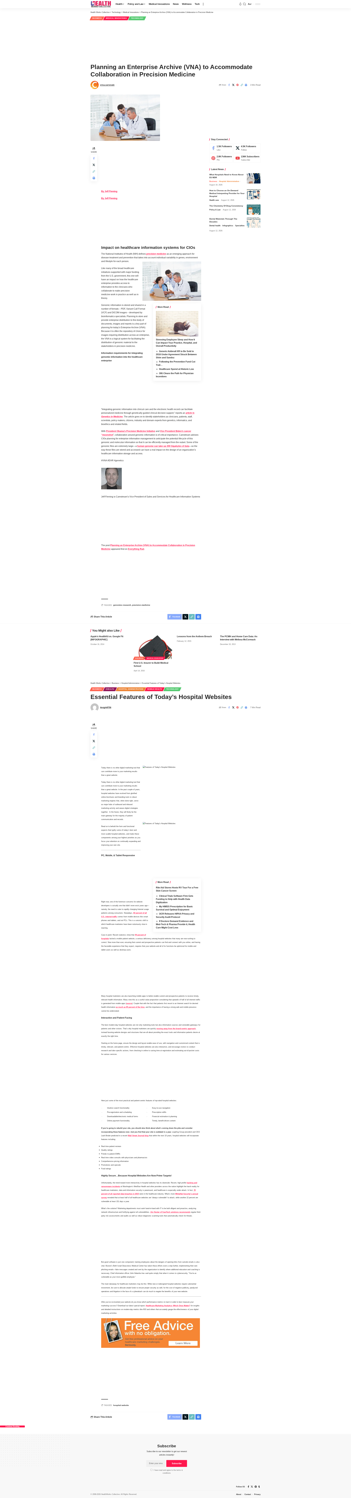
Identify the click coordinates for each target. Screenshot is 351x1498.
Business (97, 18)
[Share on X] (233, 85)
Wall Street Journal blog (138, 1136)
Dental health (214, 226)
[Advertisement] (175, 41)
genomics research (122, 605)
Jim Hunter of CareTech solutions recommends (170, 1212)
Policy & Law (214, 210)
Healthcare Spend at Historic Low (176, 369)
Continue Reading (12, 1426)
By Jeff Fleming (109, 191)
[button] (203, 4)
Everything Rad (136, 549)
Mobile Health (154, 689)
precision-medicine (141, 605)
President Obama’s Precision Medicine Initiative (130, 431)
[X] (247, 148)
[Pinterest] (221, 158)
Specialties (239, 226)
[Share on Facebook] (229, 85)
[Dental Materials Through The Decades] (254, 222)
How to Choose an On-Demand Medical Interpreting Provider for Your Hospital (226, 193)
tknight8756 (105, 707)
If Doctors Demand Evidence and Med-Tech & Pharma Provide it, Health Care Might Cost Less (175, 924)
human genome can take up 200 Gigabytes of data (163, 446)
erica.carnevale (107, 85)
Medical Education (155, 658)
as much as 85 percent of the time (130, 1007)
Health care (214, 200)
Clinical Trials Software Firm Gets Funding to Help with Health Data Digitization (174, 899)
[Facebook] (221, 148)
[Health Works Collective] (100, 4)
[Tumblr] (259, 1487)
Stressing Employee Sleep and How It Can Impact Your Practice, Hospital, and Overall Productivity (176, 342)
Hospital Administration (229, 181)
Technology (137, 18)
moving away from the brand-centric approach (176, 1029)
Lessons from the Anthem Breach (194, 636)
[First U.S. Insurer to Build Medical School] (154, 647)
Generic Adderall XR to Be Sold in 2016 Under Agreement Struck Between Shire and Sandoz (176, 354)
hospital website (121, 1405)
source (129, 1003)
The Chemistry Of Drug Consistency (226, 206)
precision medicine (156, 254)
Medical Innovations (116, 18)
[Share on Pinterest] (237, 85)
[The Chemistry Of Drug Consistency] (254, 209)
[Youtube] (247, 158)
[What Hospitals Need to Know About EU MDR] (254, 178)
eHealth (110, 689)
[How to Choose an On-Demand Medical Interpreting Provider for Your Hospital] (254, 194)
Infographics (227, 226)
